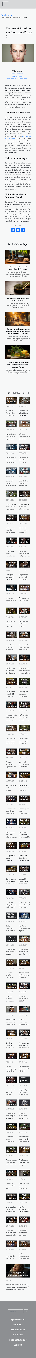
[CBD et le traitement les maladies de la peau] (17, 257)
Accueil (3, 15)
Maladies (18, 1324)
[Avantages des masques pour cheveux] (17, 288)
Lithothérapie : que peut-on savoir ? (27, 895)
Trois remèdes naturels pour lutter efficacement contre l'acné (18, 364)
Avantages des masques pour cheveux (18, 299)
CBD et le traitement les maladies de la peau (18, 268)
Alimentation (18, 1329)
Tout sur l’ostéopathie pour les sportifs (13, 825)
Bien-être (18, 1334)
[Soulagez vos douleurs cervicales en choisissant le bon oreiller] (18, 1270)
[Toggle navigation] (5, 4)
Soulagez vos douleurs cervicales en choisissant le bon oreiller (18, 1277)
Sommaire (18, 71)
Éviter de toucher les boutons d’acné (17, 78)
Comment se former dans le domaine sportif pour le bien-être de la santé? (18, 331)
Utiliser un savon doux (17, 73)
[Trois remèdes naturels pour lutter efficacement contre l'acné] (17, 352)
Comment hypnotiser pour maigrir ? (12, 520)
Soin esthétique (18, 1339)
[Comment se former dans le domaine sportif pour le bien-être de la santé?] (17, 319)
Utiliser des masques (17, 76)
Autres (10, 15)
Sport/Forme (18, 1319)
